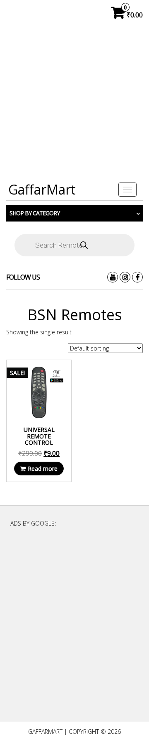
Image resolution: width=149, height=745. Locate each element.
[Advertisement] (74, 102)
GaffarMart (42, 189)
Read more (43, 468)
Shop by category (35, 213)
